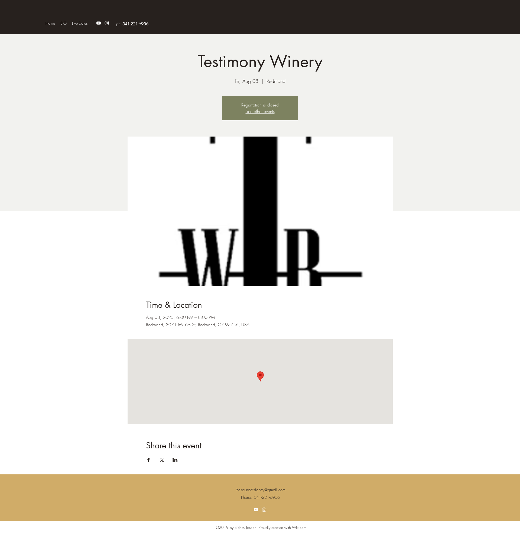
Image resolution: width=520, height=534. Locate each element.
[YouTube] (98, 23)
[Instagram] (106, 23)
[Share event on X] (161, 460)
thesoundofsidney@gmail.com (260, 490)
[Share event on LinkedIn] (175, 460)
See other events (260, 111)
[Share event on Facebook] (148, 460)
